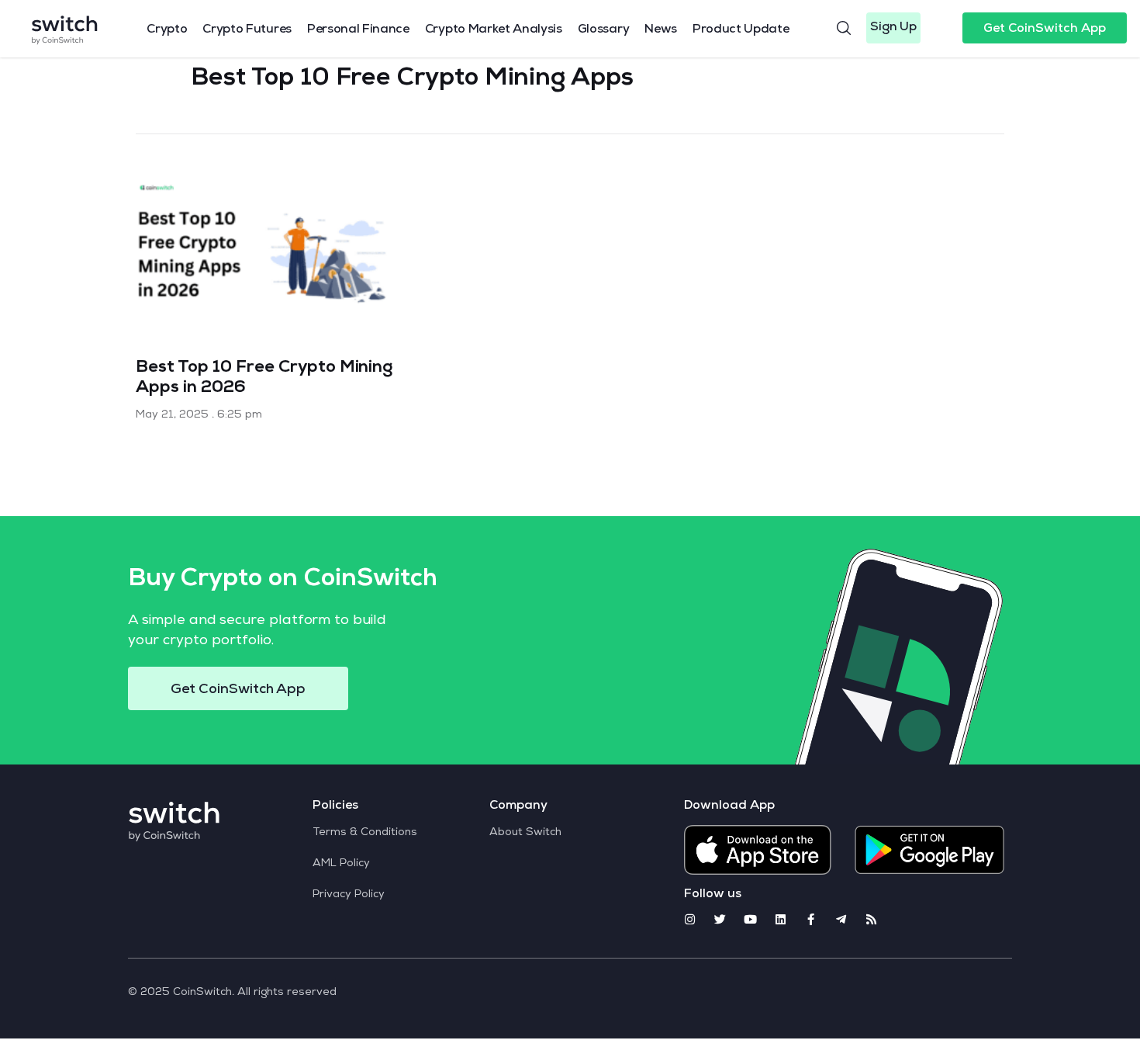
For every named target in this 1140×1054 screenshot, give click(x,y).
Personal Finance (358, 30)
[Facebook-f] (811, 919)
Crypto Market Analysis (493, 30)
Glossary (603, 30)
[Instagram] (690, 919)
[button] (893, 27)
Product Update (741, 30)
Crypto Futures (247, 30)
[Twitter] (720, 919)
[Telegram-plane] (841, 919)
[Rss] (871, 919)
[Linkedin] (780, 919)
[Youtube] (750, 919)
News (660, 30)
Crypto (167, 30)
